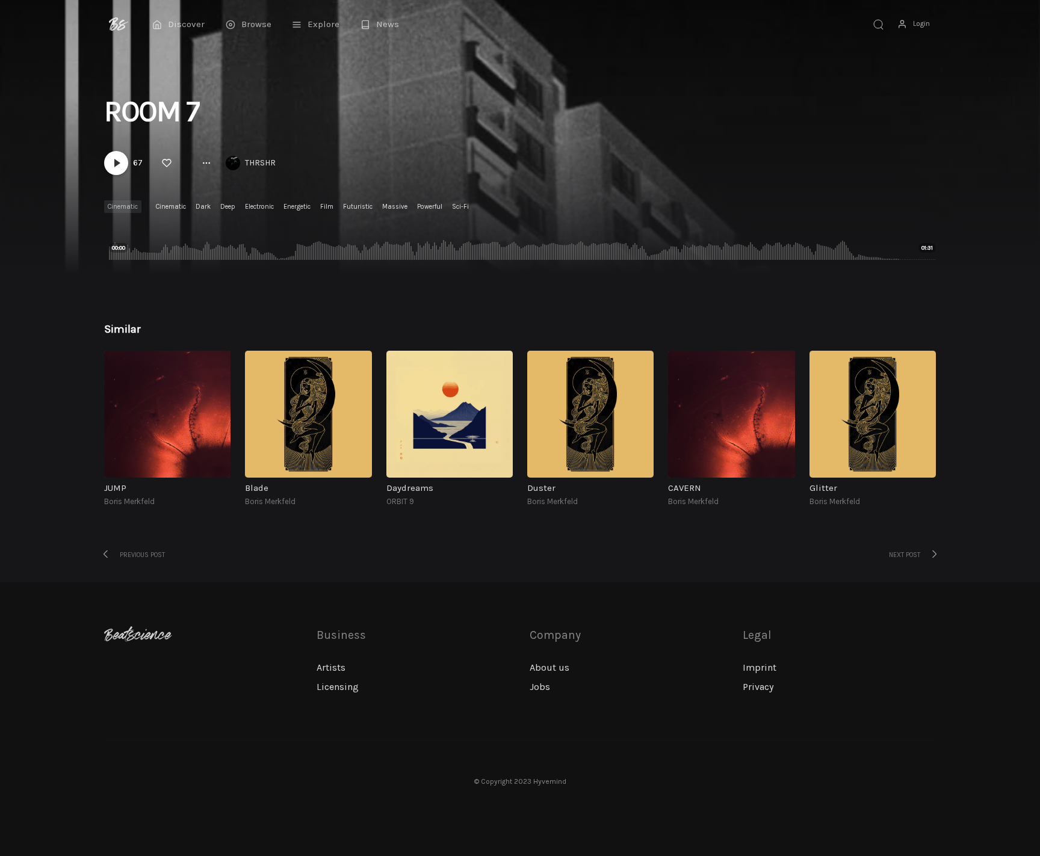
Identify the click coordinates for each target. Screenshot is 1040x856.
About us (549, 667)
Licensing (338, 686)
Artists (331, 667)
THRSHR (260, 163)
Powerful (429, 207)
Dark (203, 207)
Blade (256, 487)
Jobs (540, 686)
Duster (541, 487)
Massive (394, 207)
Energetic (297, 207)
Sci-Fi (460, 207)
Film (326, 207)
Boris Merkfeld (129, 501)
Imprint (759, 667)
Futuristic (358, 207)
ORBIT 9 (400, 501)
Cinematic (123, 207)
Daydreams (409, 487)
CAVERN (684, 487)
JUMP (115, 487)
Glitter (823, 487)
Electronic (259, 207)
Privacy (758, 686)
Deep (227, 207)
